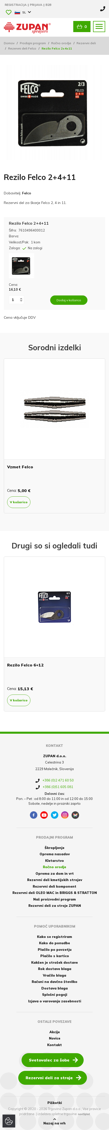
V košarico (19, 502)
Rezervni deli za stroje (49, 1077)
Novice (54, 1038)
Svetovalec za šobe (49, 1060)
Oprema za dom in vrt (54, 873)
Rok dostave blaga (54, 969)
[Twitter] (54, 815)
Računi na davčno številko (54, 982)
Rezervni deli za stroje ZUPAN (54, 906)
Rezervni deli (86, 43)
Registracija (16, 5)
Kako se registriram (54, 937)
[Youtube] (44, 815)
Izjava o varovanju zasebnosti (54, 1001)
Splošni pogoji (54, 995)
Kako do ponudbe (54, 943)
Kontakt (54, 1045)
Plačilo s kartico (54, 956)
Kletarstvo (54, 861)
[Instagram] (65, 815)
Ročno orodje (61, 43)
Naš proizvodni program (54, 899)
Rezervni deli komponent (54, 886)
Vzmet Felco (20, 466)
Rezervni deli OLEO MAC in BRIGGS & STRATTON (54, 893)
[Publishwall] (75, 815)
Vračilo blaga (54, 975)
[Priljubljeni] (8, 13)
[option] (54, 435)
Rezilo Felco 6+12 (25, 664)
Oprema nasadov (55, 854)
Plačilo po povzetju (54, 950)
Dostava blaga (54, 988)
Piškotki (54, 1103)
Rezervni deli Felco (22, 48)
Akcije (54, 1032)
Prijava (36, 5)
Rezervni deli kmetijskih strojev (54, 880)
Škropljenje (54, 848)
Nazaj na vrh (54, 1123)
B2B (48, 5)
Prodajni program (33, 43)
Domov (9, 43)
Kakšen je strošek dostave (54, 962)
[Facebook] (34, 815)
